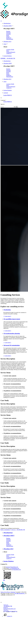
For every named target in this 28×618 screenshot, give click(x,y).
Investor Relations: (7, 569)
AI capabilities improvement (11, 319)
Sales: (4, 567)
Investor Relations (7, 55)
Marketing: (5, 568)
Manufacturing (9, 39)
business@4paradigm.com (12, 567)
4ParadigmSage (7, 23)
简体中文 (9, 95)
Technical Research (10, 52)
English (5, 95)
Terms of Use (4, 592)
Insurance (8, 32)
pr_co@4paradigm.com (13, 568)
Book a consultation (5, 529)
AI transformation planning (11, 333)
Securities (8, 34)
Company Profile (10, 49)
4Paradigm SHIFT (7, 25)
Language (5, 92)
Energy (8, 36)
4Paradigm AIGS (7, 41)
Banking (8, 31)
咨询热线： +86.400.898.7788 (8, 58)
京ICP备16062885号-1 (19, 593)
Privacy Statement (11, 592)
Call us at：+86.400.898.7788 (18, 529)
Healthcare (8, 37)
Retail (7, 35)
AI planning (7, 309)
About (4, 44)
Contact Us (8, 53)
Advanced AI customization (11, 345)
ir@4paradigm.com (16, 569)
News (7, 50)
